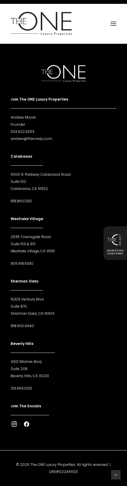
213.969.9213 (21, 388)
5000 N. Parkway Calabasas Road (41, 174)
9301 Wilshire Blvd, (26, 361)
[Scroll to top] (116, 474)
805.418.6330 (22, 263)
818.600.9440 (22, 325)
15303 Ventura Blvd (27, 299)
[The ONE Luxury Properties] (41, 23)
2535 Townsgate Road (31, 236)
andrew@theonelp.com (31, 138)
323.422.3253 (22, 131)
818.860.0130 (21, 201)
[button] (113, 23)
